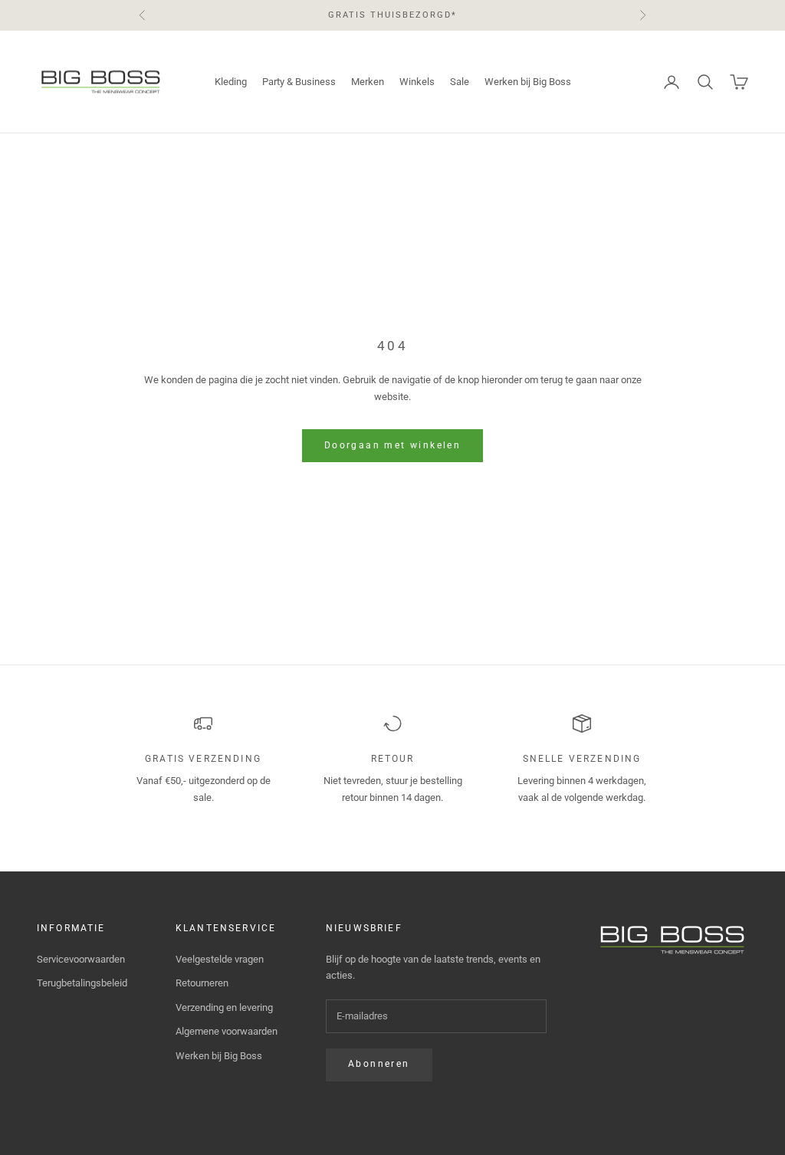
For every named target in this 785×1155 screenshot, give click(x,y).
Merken (367, 81)
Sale (459, 81)
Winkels (417, 81)
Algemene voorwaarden (227, 1031)
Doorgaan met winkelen (392, 445)
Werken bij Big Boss (527, 81)
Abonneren (379, 1063)
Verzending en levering (224, 1007)
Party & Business (299, 81)
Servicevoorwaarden (81, 959)
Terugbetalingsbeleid (82, 983)
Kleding (231, 81)
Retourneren (202, 983)
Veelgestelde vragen (220, 959)
